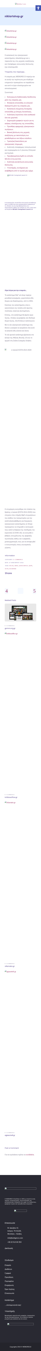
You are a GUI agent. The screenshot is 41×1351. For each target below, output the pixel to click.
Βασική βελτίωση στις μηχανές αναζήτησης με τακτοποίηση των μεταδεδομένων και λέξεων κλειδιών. (18, 135)
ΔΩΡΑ (30, 566)
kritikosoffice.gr (11, 797)
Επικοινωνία (9, 1293)
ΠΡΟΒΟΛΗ (20, 237)
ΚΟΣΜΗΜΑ (12, 569)
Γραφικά (8, 1273)
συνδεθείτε (30, 1155)
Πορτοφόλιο (9, 1281)
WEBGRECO (27, 1347)
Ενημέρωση (9, 1285)
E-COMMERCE (18, 559)
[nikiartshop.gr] (20, 31)
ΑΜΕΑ (16, 566)
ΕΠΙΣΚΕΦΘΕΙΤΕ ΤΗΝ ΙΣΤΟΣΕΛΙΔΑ (21, 275)
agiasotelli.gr (10, 1135)
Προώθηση (9, 1277)
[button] (38, 8)
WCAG (11, 566)
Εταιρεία (8, 1265)
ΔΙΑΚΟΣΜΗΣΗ (23, 566)
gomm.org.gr (10, 628)
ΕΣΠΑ (7, 569)
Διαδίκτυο (8, 1269)
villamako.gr (10, 966)
